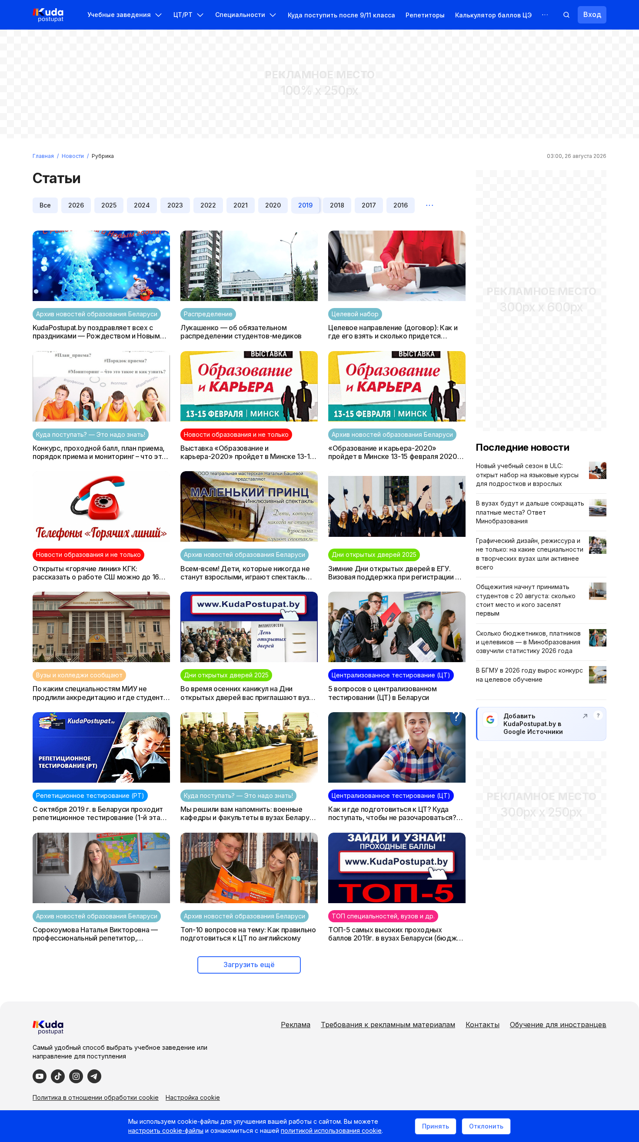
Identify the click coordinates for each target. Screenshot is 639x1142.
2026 (76, 205)
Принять (435, 1126)
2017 (369, 205)
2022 (208, 205)
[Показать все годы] (429, 205)
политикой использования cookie (331, 1130)
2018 (337, 205)
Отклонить (486, 1126)
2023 (175, 205)
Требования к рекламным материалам (388, 1024)
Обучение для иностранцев (558, 1024)
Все (45, 205)
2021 (240, 205)
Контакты (482, 1024)
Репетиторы (425, 15)
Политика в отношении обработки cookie (96, 1097)
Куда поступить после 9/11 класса (341, 15)
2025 (108, 205)
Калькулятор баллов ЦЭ (493, 15)
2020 (273, 205)
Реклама (295, 1024)
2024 (142, 205)
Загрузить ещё (249, 964)
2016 (400, 205)
